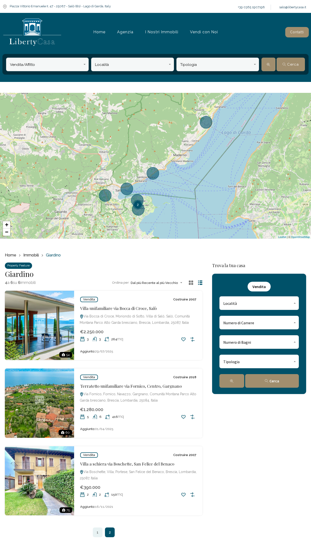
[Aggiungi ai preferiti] (183, 339)
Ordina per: (121, 282)
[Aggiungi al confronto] (192, 339)
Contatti (297, 32)
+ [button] (6, 225)
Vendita (89, 299)
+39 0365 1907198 (251, 7)
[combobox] (47, 64)
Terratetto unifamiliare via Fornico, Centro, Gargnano (131, 386)
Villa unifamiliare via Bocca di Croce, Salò (118, 308)
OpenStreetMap (300, 237)
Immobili (31, 255)
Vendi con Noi (204, 32)
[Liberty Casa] (32, 32)
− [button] (6, 232)
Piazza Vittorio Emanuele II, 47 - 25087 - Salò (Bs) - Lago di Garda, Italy (60, 6)
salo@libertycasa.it (292, 7)
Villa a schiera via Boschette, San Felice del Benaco (127, 463)
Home (99, 32)
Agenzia (125, 32)
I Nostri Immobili (161, 32)
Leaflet (282, 237)
